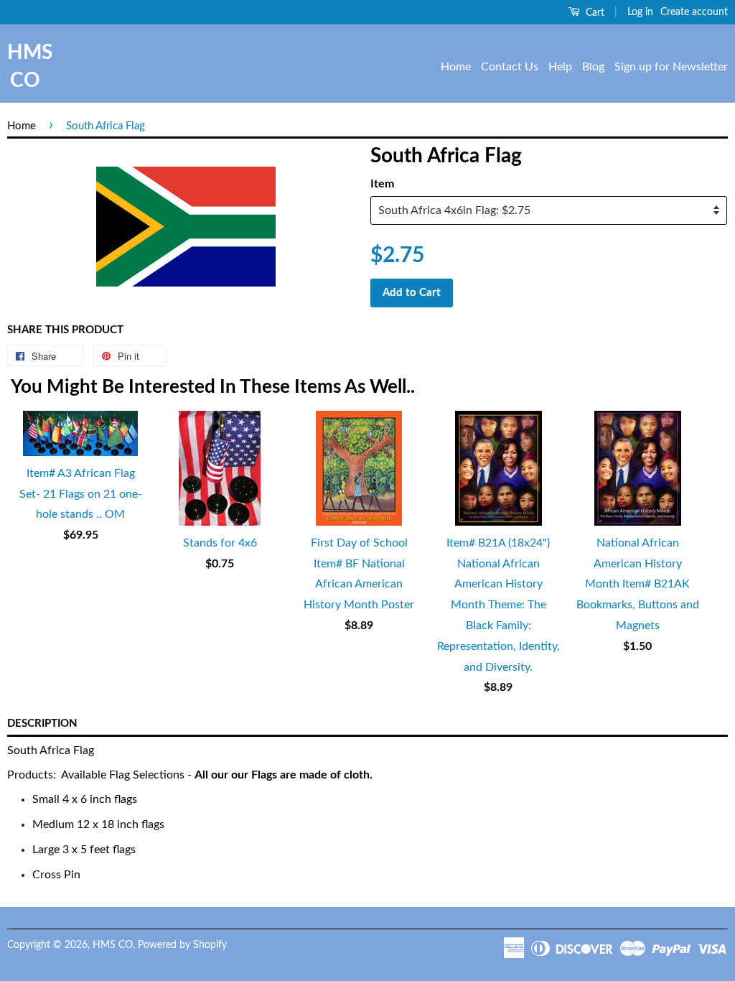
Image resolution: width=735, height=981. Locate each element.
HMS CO (25, 66)
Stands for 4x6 (220, 543)
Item (382, 184)
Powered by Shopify (182, 945)
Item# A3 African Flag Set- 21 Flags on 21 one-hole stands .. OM (80, 494)
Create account (694, 12)
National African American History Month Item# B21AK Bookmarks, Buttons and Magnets (637, 584)
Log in (640, 12)
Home (456, 67)
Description (42, 723)
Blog (593, 67)
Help (560, 67)
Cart (593, 13)
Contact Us (509, 67)
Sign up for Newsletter (671, 67)
